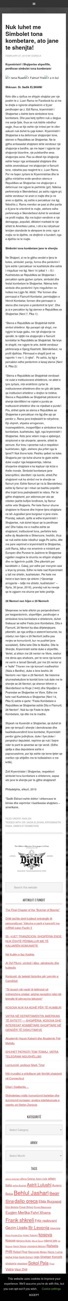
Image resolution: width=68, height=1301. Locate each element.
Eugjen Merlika (17, 1212)
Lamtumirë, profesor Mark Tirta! (25, 1065)
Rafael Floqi (20, 1252)
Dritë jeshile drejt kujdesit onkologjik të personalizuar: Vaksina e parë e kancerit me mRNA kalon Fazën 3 (32, 923)
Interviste (55, 1228)
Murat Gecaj (37, 1240)
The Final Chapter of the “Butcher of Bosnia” (32, 910)
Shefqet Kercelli (51, 1256)
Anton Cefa (41, 1178)
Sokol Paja (38, 1263)
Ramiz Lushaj (55, 1252)
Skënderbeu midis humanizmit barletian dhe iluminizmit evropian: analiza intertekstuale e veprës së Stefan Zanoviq (32, 1100)
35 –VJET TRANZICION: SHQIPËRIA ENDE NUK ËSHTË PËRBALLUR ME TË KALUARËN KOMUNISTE (33, 941)
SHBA (36, 1257)
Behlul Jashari (31, 1192)
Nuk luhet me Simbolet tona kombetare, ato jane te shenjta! (32, 37)
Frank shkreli (19, 1219)
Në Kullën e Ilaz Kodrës (19, 954)
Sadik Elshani (26, 1257)
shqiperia (10, 1263)
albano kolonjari (12, 1178)
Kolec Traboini (30, 1235)
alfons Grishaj (27, 1179)
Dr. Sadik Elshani (33, 822)
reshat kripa (11, 1257)
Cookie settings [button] (51, 1289)
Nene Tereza (19, 1246)
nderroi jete (50, 1240)
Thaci (51, 1263)
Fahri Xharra (41, 1212)
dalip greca (26, 1200)
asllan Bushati (19, 1185)
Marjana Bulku (23, 1240)
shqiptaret (22, 1263)
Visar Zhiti (20, 1269)
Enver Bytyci (26, 1207)
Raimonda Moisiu (37, 1252)
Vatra (9, 1269)
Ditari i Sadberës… (17, 1087)
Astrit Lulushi (39, 1184)
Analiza (26, 818)
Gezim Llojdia (16, 1227)
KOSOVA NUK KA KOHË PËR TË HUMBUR (33, 1007)
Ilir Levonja (38, 1227)
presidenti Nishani (36, 1246)
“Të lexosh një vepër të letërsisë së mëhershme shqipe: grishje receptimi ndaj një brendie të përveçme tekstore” (33, 994)
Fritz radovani (46, 1220)
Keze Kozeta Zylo (13, 1235)
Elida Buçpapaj (50, 1201)
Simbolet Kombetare (26, 825)
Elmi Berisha (12, 1207)
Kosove (10, 1240)
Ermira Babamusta (42, 1207)
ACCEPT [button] (34, 1295)
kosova (45, 1234)
